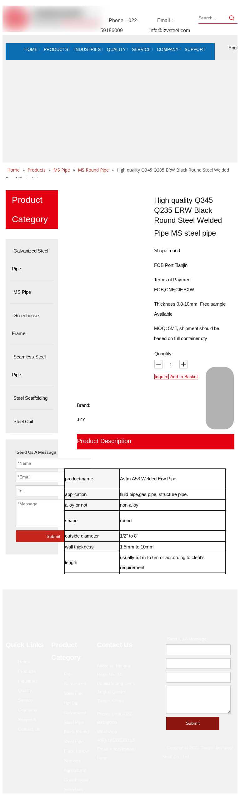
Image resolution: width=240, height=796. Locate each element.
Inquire (161, 376)
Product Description (104, 441)
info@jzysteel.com (169, 30)
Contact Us (29, 729)
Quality (25, 690)
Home (24, 661)
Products (27, 671)
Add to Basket (184, 376)
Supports (27, 719)
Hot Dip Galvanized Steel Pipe (75, 712)
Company (27, 709)
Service (25, 700)
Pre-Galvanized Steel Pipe (75, 684)
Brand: (83, 405)
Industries (28, 680)
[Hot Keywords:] (232, 17)
